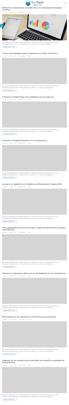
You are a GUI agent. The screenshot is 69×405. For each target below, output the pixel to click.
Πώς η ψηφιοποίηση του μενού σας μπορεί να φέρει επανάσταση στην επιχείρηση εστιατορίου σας (33, 229)
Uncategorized (21, 12)
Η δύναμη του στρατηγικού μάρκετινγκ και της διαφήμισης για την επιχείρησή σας (34, 273)
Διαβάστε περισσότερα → (9, 46)
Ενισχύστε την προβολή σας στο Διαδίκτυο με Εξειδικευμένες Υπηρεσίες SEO (32, 184)
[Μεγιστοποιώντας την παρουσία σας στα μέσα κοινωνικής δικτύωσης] (34, 334)
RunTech (5, 12)
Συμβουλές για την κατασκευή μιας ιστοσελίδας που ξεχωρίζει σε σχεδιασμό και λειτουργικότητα (33, 361)
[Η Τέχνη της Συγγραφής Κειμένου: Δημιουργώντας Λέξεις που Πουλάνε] (34, 71)
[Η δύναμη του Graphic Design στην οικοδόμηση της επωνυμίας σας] (34, 115)
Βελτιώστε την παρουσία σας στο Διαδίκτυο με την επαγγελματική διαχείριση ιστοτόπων (32, 9)
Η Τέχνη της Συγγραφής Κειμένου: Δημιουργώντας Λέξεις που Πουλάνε (30, 53)
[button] (2, 25)
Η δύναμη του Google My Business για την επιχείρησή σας (24, 140)
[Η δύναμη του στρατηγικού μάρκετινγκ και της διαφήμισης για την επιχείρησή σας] (34, 291)
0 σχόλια (29, 12)
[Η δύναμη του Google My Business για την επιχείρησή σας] (34, 158)
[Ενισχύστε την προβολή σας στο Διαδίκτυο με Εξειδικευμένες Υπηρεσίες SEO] (34, 202)
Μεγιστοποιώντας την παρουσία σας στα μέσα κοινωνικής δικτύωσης (29, 317)
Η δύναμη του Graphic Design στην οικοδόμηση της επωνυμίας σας (28, 97)
